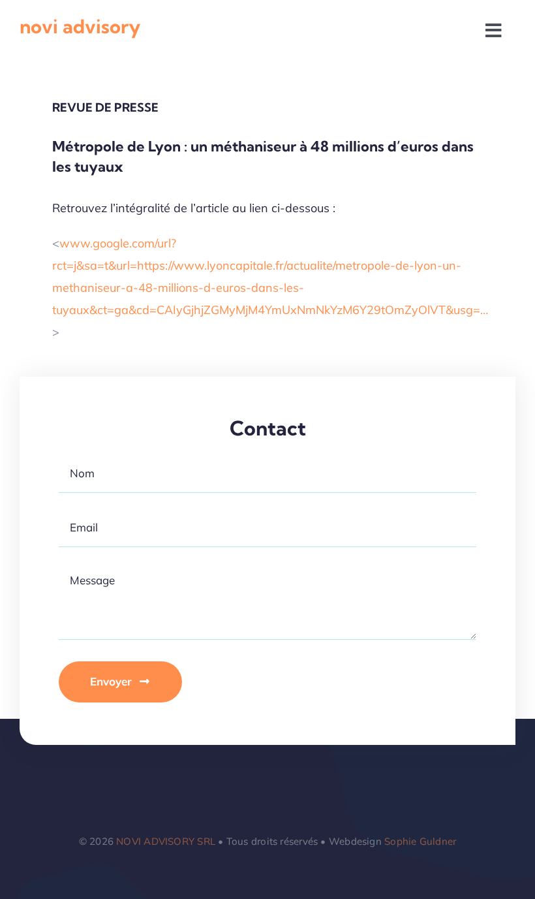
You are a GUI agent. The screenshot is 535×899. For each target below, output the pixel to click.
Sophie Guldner (420, 841)
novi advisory (80, 26)
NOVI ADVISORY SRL (165, 841)
